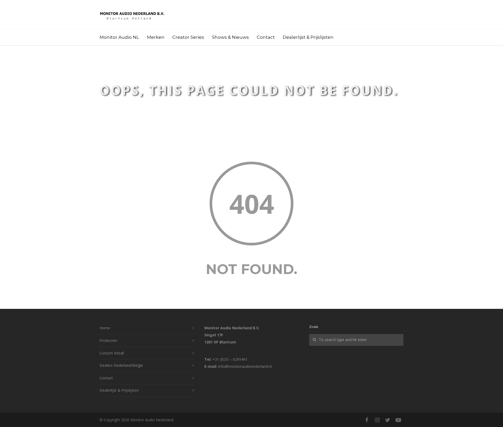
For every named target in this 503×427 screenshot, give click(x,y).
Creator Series (188, 37)
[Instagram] (377, 420)
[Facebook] (367, 420)
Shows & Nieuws (230, 37)
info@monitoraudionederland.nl (245, 366)
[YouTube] (398, 420)
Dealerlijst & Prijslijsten (308, 37)
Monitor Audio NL (119, 37)
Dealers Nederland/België (121, 365)
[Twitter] (387, 420)
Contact (266, 37)
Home (105, 327)
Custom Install (112, 353)
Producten (108, 340)
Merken (156, 37)
